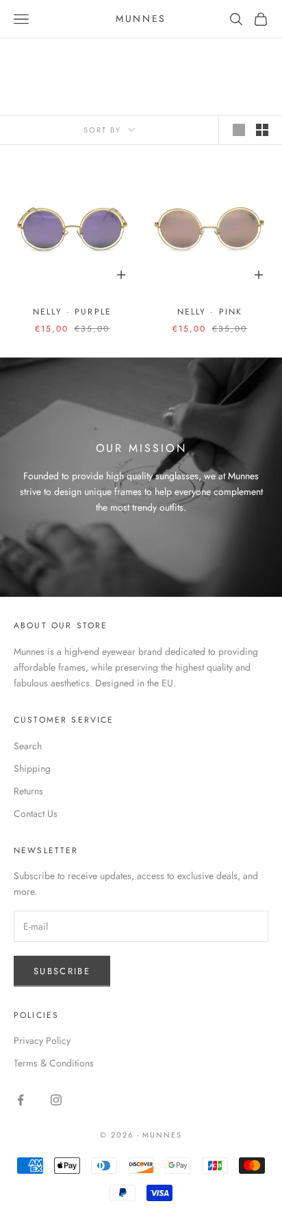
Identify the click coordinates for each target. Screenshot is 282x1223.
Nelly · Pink (210, 312)
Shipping (32, 768)
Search (28, 746)
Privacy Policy (42, 1040)
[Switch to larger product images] (239, 130)
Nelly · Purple (72, 312)
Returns (28, 791)
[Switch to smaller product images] (262, 130)
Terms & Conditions (54, 1063)
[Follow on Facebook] (20, 1100)
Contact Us (35, 813)
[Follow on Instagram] (56, 1100)
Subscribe (62, 971)
